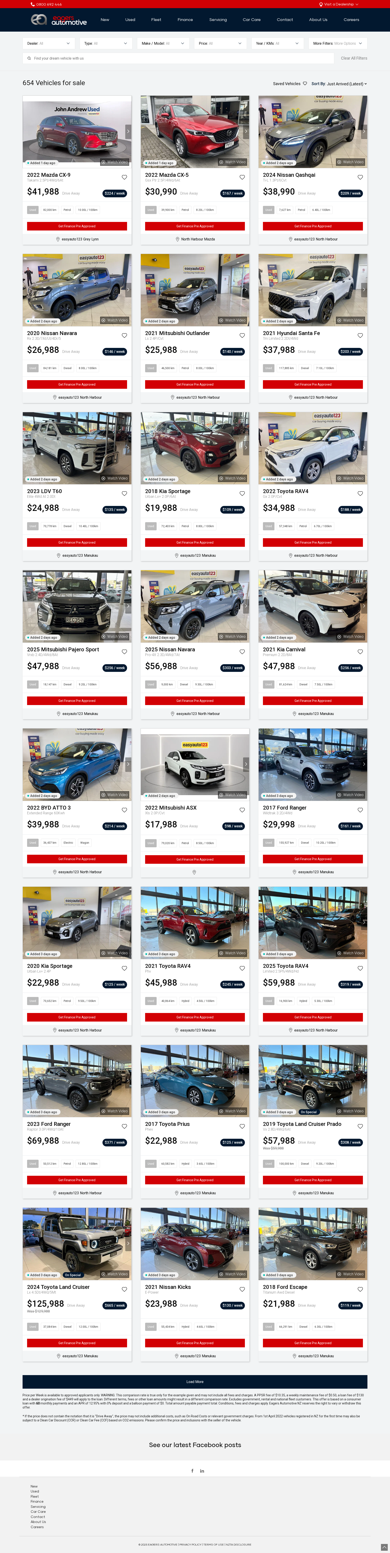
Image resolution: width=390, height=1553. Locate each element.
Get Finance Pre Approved (76, 226)
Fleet (156, 19)
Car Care (252, 19)
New (105, 19)
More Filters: (323, 43)
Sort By (318, 83)
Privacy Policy (190, 1544)
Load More (195, 1382)
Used (130, 19)
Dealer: (32, 43)
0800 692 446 (49, 4)
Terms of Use (213, 1544)
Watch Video (117, 162)
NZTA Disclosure (238, 1544)
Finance (185, 19)
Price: (203, 43)
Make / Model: (153, 43)
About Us (318, 19)
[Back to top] (384, 1547)
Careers (351, 19)
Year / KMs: (265, 43)
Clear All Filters (354, 58)
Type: (88, 43)
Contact (285, 19)
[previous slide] (26, 132)
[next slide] (128, 132)
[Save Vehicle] (124, 178)
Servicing (218, 19)
